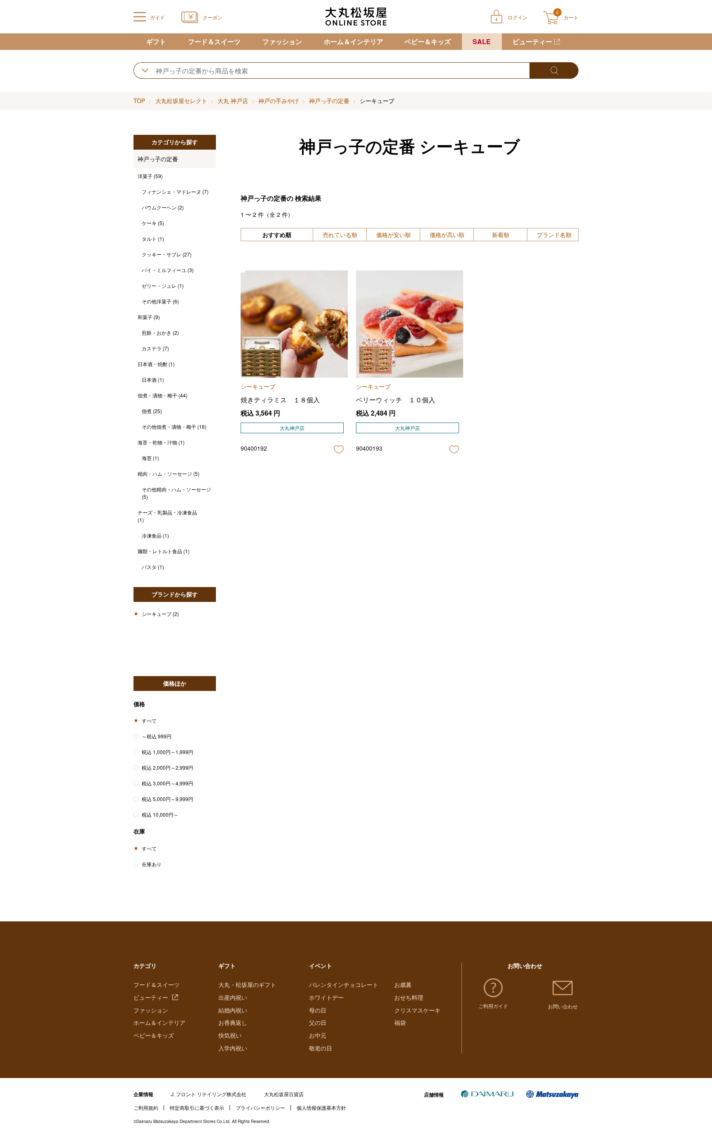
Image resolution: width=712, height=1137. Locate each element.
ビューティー (532, 41)
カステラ (155, 348)
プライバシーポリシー (260, 1107)
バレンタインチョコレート (343, 984)
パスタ (153, 566)
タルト (153, 238)
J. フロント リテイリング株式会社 (208, 1093)
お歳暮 (403, 984)
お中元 (317, 1035)
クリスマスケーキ (417, 1010)
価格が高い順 (447, 234)
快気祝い (229, 1035)
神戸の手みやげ (278, 100)
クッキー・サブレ (167, 254)
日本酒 (153, 379)
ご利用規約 (146, 1107)
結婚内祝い (232, 1010)
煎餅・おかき (160, 332)
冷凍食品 (155, 535)
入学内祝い (232, 1048)
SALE (482, 41)
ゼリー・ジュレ (163, 285)
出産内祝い (232, 997)
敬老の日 (320, 1048)
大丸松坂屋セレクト (181, 100)
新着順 (500, 234)
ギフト (156, 41)
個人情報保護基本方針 (321, 1107)
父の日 (317, 1022)
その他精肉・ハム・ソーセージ (176, 493)
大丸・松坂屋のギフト (247, 984)
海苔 (150, 457)
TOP (139, 100)
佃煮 (152, 410)
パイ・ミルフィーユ (168, 269)
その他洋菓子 (160, 301)
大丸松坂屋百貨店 (284, 1093)
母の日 (317, 1010)
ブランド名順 (554, 234)
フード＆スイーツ (214, 41)
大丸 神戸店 (233, 100)
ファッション (282, 41)
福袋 (400, 1022)
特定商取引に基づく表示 (197, 1107)
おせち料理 (408, 997)
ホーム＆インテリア (353, 41)
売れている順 (340, 234)
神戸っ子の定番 (329, 100)
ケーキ (153, 222)
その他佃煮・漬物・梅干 (174, 426)
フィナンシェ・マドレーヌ (175, 191)
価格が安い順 (393, 234)
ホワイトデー (326, 997)
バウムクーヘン (163, 207)
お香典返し (232, 1022)
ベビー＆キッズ (428, 41)
